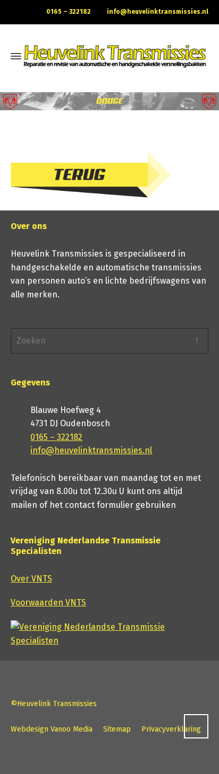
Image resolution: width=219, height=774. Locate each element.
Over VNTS (31, 579)
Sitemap (117, 729)
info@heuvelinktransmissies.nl (157, 11)
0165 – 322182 (68, 11)
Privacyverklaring (171, 729)
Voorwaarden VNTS (48, 602)
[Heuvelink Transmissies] (114, 57)
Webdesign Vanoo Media (51, 729)
